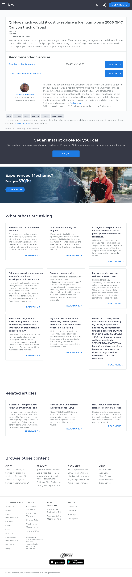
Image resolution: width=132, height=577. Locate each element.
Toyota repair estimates (78, 479)
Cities (8, 525)
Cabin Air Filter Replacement (50, 482)
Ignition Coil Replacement (48, 469)
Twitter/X (72, 514)
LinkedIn (72, 510)
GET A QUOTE (119, 5)
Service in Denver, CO (15, 469)
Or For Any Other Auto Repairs (25, 73)
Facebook (72, 506)
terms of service (22, 123)
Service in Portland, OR (15, 473)
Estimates (10, 533)
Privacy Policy (32, 520)
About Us (9, 506)
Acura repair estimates (78, 483)
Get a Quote (114, 64)
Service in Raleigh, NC (15, 479)
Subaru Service (106, 479)
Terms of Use (32, 531)
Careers (9, 521)
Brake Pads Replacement (48, 473)
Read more (31, 255)
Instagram (73, 518)
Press (8, 510)
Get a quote (66, 154)
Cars (7, 529)
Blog (7, 548)
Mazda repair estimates (78, 476)
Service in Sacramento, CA (17, 483)
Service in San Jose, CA (15, 476)
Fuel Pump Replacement (22, 64)
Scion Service (105, 469)
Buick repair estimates (78, 469)
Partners (9, 544)
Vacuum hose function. (62, 273)
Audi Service (104, 473)
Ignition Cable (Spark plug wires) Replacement (48, 477)
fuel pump (75, 103)
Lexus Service (105, 483)
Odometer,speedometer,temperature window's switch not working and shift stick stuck (29, 276)
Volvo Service (105, 476)
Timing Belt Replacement (48, 485)
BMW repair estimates (78, 473)
